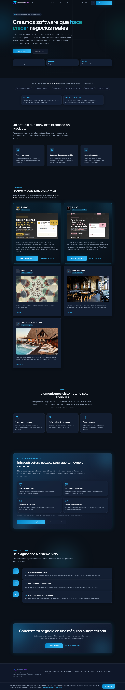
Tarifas (62, 3)
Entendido (108, 686)
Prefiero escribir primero (72, 646)
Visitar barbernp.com (26, 258)
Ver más (18, 312)
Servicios (44, 3)
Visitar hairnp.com (76, 258)
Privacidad (47, 674)
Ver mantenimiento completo (30, 522)
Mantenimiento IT (66, 671)
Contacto (77, 3)
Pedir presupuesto (56, 522)
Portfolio (85, 3)
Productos (35, 3)
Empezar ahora (54, 646)
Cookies (56, 674)
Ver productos (21, 51)
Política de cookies (48, 687)
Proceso (69, 3)
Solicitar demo (104, 3)
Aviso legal (107, 671)
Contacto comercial (46, 258)
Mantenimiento (53, 3)
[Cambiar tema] (93, 3)
